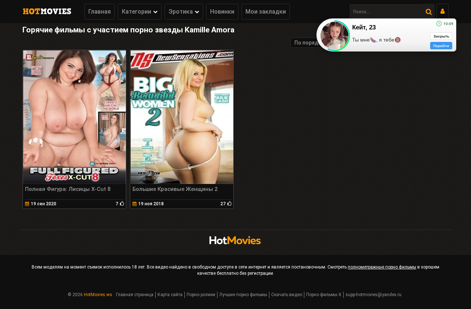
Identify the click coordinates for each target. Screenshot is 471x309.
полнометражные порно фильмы (382, 267)
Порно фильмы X (323, 294)
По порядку (309, 43)
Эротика (181, 11)
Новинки (222, 11)
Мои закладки (265, 11)
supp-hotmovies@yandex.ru (373, 294)
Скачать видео (286, 294)
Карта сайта (170, 294)
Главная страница (134, 294)
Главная (99, 11)
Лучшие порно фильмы (243, 294)
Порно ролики (201, 294)
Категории (136, 11)
